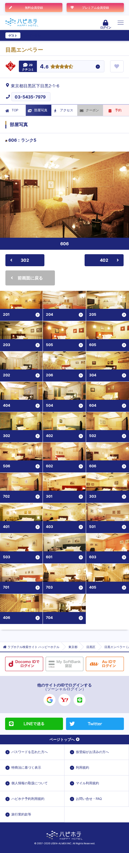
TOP (15, 110)
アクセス (66, 110)
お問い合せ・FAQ (89, 799)
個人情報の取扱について (29, 783)
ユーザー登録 (32, 35)
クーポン (92, 110)
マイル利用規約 (87, 783)
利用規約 (82, 767)
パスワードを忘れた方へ (29, 752)
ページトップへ (62, 739)
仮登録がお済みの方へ (92, 752)
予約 (118, 110)
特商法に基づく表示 (26, 767)
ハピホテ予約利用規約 (27, 799)
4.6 (44, 67)
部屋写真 (40, 110)
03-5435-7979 (30, 96)
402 (104, 260)
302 (25, 260)
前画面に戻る (30, 277)
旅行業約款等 (21, 814)
